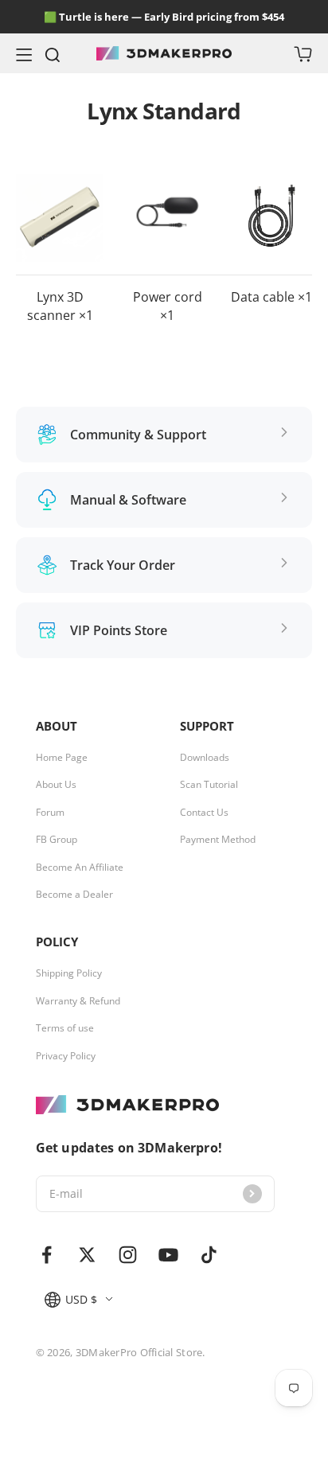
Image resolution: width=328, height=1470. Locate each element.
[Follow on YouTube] (168, 1254)
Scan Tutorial (209, 784)
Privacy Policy (66, 1056)
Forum (50, 812)
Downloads (204, 757)
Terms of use (65, 1028)
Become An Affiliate (79, 867)
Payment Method (218, 839)
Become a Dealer (74, 894)
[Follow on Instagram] (128, 1254)
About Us (56, 784)
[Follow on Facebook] (46, 1254)
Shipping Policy (69, 973)
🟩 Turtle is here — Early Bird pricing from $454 (164, 17)
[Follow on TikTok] (209, 1254)
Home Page (62, 757)
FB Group (56, 839)
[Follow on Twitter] (87, 1254)
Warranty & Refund (78, 1001)
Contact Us (204, 812)
